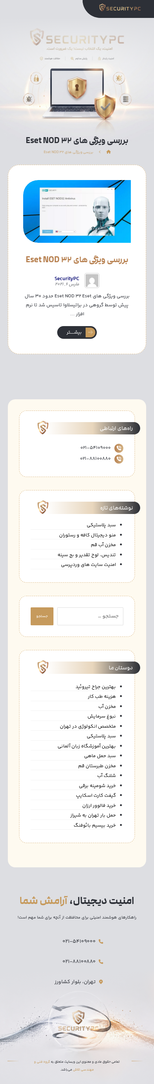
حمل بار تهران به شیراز (93, 815)
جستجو (42, 616)
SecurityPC (67, 279)
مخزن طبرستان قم (97, 766)
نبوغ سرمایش (101, 716)
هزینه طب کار (102, 696)
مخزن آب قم (103, 545)
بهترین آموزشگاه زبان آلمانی (87, 746)
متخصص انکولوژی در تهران (88, 726)
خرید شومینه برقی (97, 786)
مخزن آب (107, 706)
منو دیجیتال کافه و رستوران (87, 535)
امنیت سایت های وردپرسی (88, 565)
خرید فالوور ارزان (99, 805)
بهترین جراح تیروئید (96, 687)
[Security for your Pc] (122, 7)
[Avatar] (91, 280)
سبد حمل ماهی (100, 756)
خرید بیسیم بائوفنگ (95, 825)
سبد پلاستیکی (101, 525)
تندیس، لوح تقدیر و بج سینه (87, 555)
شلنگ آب (106, 776)
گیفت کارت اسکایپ (96, 795)
